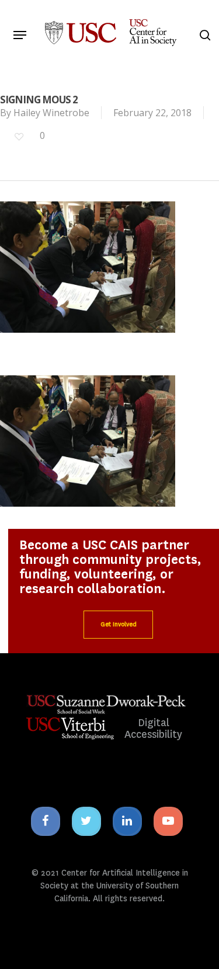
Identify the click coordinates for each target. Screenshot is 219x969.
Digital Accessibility (153, 728)
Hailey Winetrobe (51, 112)
